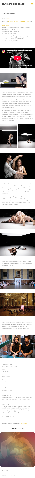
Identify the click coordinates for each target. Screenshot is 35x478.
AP (14, 476)
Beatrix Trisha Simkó (13, 4)
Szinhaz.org (24, 423)
